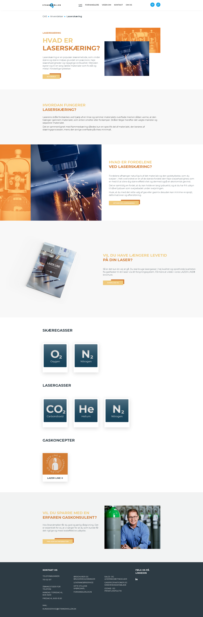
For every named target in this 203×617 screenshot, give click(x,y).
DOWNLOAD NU (113, 283)
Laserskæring (74, 16)
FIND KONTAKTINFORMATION (58, 541)
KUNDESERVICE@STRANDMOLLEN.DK (59, 609)
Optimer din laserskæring (124, 203)
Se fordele (51, 76)
